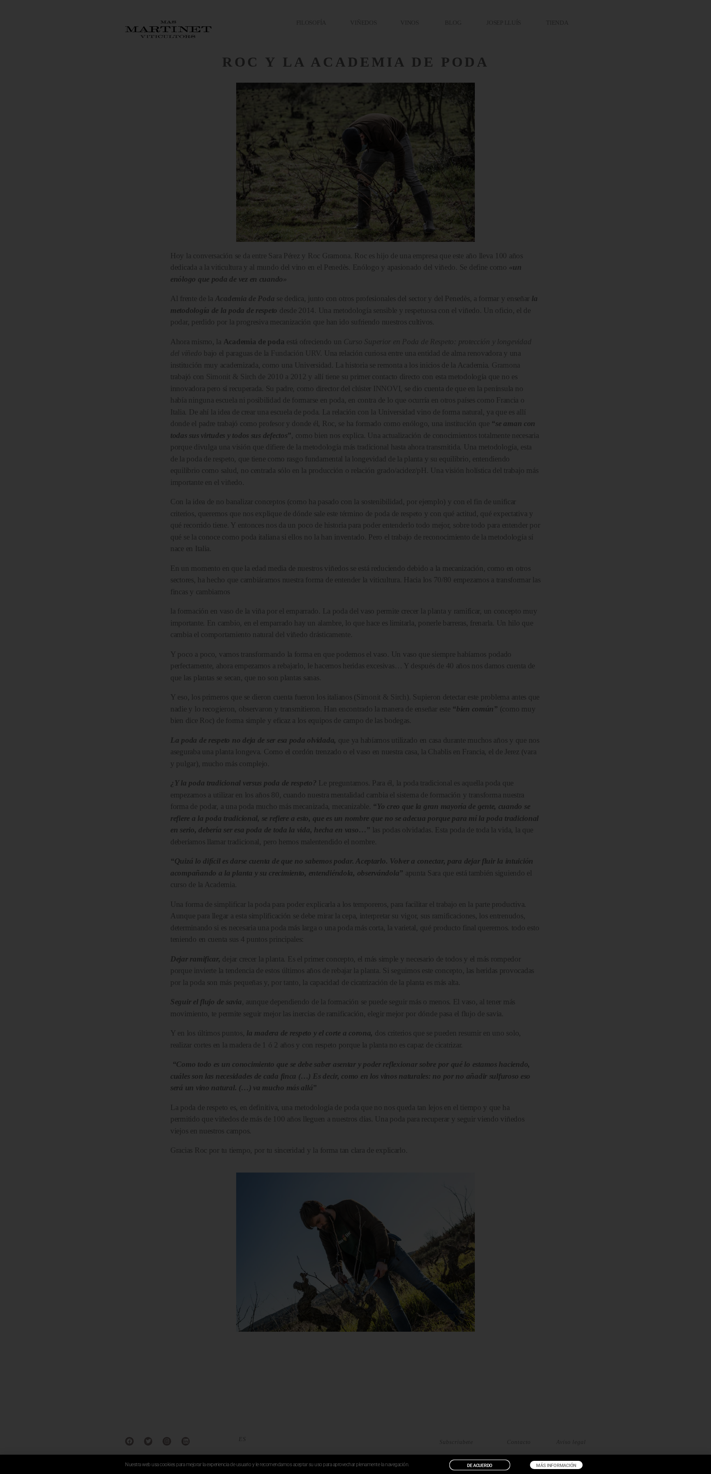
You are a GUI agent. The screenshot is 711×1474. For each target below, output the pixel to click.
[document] (355, 737)
